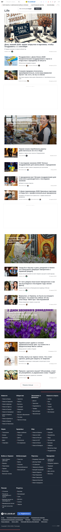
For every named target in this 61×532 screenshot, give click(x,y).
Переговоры (5, 466)
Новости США (36, 435)
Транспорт (35, 403)
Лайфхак (50, 445)
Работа (19, 401)
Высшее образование (23, 414)
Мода (49, 437)
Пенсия (4, 488)
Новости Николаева (7, 423)
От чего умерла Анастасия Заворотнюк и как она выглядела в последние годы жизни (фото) (37, 283)
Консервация (21, 494)
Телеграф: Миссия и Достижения (30, 521)
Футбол (50, 399)
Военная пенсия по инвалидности (7, 500)
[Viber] (43, 1)
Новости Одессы (7, 406)
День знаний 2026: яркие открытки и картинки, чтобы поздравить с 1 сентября (29, 46)
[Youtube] (48, 2)
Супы (18, 496)
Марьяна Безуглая (38, 480)
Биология (5, 437)
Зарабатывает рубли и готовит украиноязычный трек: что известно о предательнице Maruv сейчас (34, 344)
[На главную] (30, 2)
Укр (59, 1)
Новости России (37, 437)
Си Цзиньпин (36, 464)
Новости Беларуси (38, 445)
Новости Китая (37, 442)
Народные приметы (53, 463)
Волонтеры (5, 471)
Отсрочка (20, 464)
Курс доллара (36, 411)
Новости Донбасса (7, 418)
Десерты (19, 499)
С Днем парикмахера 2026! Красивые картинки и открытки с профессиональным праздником (37, 192)
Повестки (20, 459)
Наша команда (5, 521)
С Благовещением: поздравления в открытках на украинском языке (20, 240)
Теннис (50, 404)
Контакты (45, 519)
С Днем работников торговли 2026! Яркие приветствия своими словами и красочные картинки (22, 121)
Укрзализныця (36, 413)
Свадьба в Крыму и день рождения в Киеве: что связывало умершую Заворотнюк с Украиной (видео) (37, 269)
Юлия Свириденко (38, 482)
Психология (20, 440)
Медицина (20, 409)
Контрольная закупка (37, 5)
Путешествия (51, 440)
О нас (2, 517)
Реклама (27, 519)
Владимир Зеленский (38, 459)
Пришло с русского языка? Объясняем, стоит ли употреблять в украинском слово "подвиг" (37, 372)
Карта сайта (15, 521)
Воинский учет (21, 469)
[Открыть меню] (2, 2)
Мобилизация (21, 456)
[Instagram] (53, 2)
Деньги (34, 400)
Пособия (19, 417)
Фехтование (51, 412)
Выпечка (19, 491)
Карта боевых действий (6, 460)
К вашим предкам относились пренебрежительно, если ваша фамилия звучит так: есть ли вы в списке (35, 73)
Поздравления (52, 450)
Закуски (19, 504)
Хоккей (49, 406)
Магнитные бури (52, 448)
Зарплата (20, 399)
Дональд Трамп (37, 462)
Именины (50, 473)
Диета (19, 437)
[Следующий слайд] (59, 5)
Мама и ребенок (21, 432)
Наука (3, 429)
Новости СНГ (36, 440)
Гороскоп (50, 432)
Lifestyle (49, 429)
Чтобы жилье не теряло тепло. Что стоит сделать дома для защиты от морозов (35, 358)
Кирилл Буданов (37, 472)
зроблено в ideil (56, 525)
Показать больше (28, 385)
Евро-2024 (50, 409)
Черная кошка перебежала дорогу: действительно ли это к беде (32, 150)
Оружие (4, 468)
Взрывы (4, 463)
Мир (32, 429)
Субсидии (20, 406)
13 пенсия (5, 491)
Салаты (19, 501)
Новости (4, 395)
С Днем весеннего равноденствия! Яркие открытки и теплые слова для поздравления (22, 316)
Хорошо (38, 8)
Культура (50, 442)
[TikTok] (55, 2)
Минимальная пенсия (8, 503)
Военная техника (7, 473)
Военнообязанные (22, 467)
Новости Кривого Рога (7, 415)
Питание (19, 435)
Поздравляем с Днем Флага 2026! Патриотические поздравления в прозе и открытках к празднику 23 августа (35, 58)
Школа (19, 412)
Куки (29, 8)
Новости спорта (52, 395)
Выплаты (20, 404)
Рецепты (19, 488)
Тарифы (35, 408)
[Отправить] (18, 2)
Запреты (50, 468)
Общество (20, 395)
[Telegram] (46, 2)
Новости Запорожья (7, 412)
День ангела (51, 471)
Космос (4, 435)
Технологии (5, 432)
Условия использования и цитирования (12, 519)
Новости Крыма (6, 421)
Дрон (3, 440)
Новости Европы (37, 432)
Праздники (50, 456)
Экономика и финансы (36, 396)
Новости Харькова (7, 401)
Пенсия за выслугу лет (7, 506)
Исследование (21, 442)
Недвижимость (37, 406)
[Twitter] (50, 2)
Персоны (34, 456)
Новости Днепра (6, 404)
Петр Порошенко (37, 475)
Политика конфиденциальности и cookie (18, 517)
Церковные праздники (51, 460)
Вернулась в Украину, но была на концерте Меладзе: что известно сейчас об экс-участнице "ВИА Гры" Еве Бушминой (36, 297)
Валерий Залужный (38, 469)
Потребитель (51, 435)
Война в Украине (7, 456)
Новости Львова (6, 409)
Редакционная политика (38, 517)
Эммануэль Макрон (38, 467)
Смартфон (5, 442)
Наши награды (37, 519)
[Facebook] (41, 2)
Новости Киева (6, 399)
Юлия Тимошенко (37, 477)
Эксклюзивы (50, 5)
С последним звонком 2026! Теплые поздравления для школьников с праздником (37, 164)
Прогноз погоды (21, 419)
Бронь (19, 462)
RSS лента (44, 521)
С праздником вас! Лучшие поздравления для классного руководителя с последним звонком (37, 179)
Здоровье (20, 429)
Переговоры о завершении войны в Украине (15, 5)
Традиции (50, 466)
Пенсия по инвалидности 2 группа (6, 495)
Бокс (49, 401)
